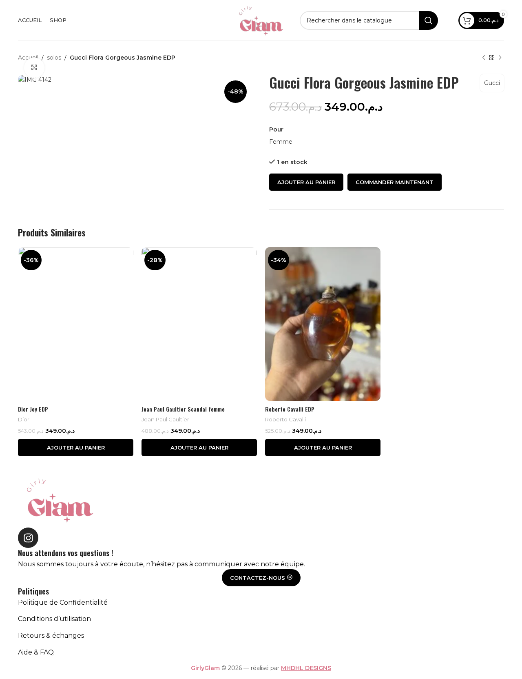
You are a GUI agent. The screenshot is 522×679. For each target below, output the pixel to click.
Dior (23, 419)
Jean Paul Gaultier (165, 419)
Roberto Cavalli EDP (289, 409)
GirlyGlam (205, 668)
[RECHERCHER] (428, 20)
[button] (75, 447)
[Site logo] (261, 19)
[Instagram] (28, 538)
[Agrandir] (34, 68)
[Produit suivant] (500, 58)
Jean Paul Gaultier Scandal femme (183, 409)
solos (54, 57)
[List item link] (261, 602)
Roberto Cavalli (285, 419)
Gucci (492, 83)
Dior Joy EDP (33, 409)
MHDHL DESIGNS (306, 668)
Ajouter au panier (306, 182)
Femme (280, 141)
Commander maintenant (395, 182)
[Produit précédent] (484, 58)
